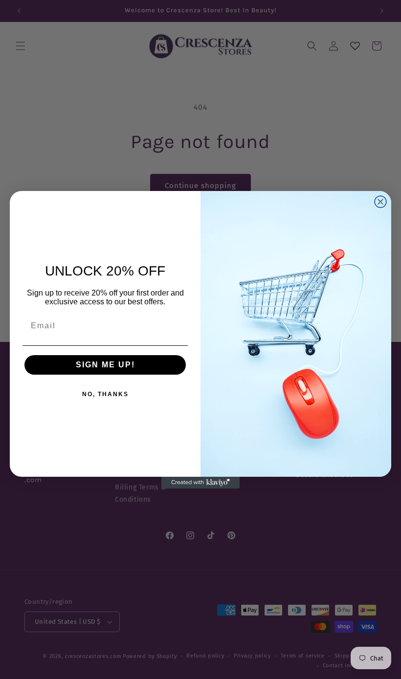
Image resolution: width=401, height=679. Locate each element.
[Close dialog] (380, 202)
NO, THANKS (105, 394)
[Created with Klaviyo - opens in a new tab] (200, 482)
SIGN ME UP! (105, 365)
